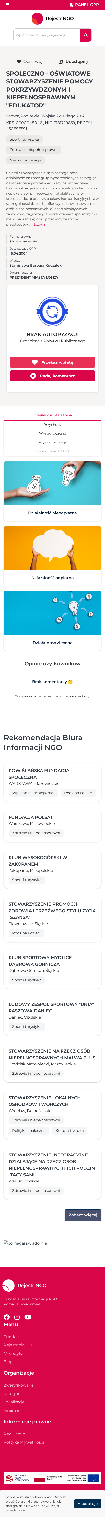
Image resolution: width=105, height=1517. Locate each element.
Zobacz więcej (83, 1215)
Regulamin (14, 1434)
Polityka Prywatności (24, 1442)
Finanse (11, 1410)
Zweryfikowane (19, 1385)
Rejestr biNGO (18, 1345)
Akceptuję (88, 1503)
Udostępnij (77, 61)
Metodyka (13, 1353)
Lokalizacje (14, 1402)
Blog (8, 1361)
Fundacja (13, 1336)
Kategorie (13, 1393)
